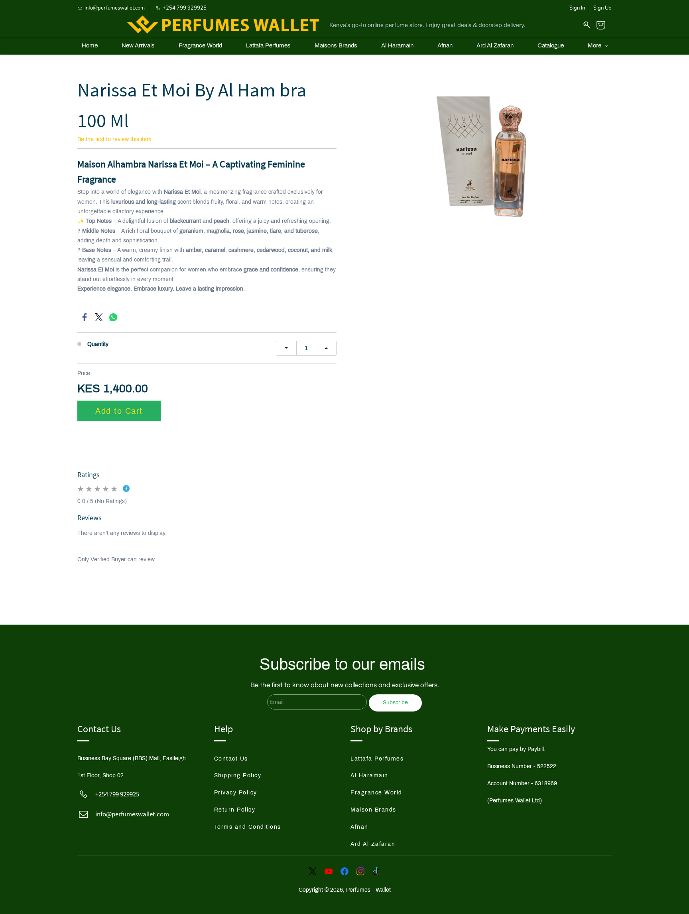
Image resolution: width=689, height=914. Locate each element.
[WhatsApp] (113, 317)
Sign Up (602, 8)
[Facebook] (85, 317)
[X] (313, 871)
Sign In (577, 8)
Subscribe (395, 703)
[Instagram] (360, 871)
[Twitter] (99, 317)
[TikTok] (376, 871)
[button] (238, 759)
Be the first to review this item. (115, 139)
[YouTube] (329, 871)
